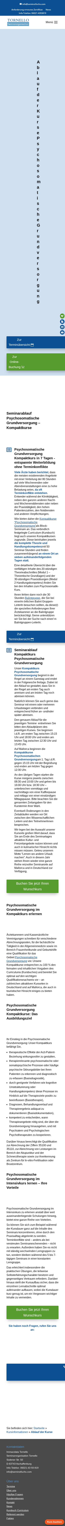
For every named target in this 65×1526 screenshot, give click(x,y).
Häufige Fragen (14, 1494)
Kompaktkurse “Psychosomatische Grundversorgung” (35, 522)
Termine (10, 1486)
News (48, 10)
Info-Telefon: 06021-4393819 (32, 13)
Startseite (39, 1428)
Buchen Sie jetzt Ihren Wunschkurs (32, 886)
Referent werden (15, 1514)
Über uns (11, 1490)
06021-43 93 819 (29, 1467)
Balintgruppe (32, 598)
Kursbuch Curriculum (17, 1510)
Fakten (10, 1518)
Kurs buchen (54, 1521)
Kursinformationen (17, 1432)
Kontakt (10, 1502)
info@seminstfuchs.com (19, 1471)
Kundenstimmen (15, 1498)
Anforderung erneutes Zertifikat (27, 10)
